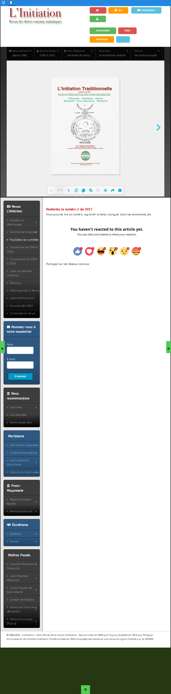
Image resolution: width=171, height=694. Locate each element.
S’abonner (20, 376)
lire (120, 10)
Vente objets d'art (21, 422)
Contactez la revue (22, 313)
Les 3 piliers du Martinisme (18, 462)
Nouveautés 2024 (21, 305)
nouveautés (103, 30)
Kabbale (15, 534)
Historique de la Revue (24, 290)
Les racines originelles (24, 445)
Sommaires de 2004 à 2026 (23, 249)
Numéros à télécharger (15, 222)
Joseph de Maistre (22, 599)
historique (102, 39)
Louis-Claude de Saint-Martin (19, 590)
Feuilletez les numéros (24, 239)
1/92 (60, 190)
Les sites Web (18, 415)
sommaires (148, 10)
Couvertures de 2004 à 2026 (22, 261)
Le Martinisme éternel (23, 452)
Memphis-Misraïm (21, 511)
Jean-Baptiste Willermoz (17, 578)
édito (127, 30)
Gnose (14, 541)
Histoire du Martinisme (24, 472)
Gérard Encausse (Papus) (19, 621)
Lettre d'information (22, 298)
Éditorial (15, 283)
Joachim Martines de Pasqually (22, 566)
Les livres (15, 407)
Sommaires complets (23, 232)
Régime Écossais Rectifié (19, 501)
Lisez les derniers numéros (19, 273)
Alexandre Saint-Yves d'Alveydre (22, 609)
